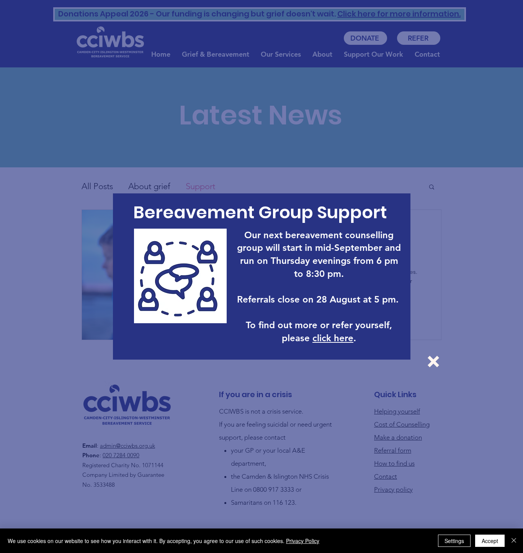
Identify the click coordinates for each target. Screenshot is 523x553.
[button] (433, 361)
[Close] (513, 541)
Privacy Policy (302, 541)
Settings (454, 541)
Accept (490, 541)
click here (332, 338)
